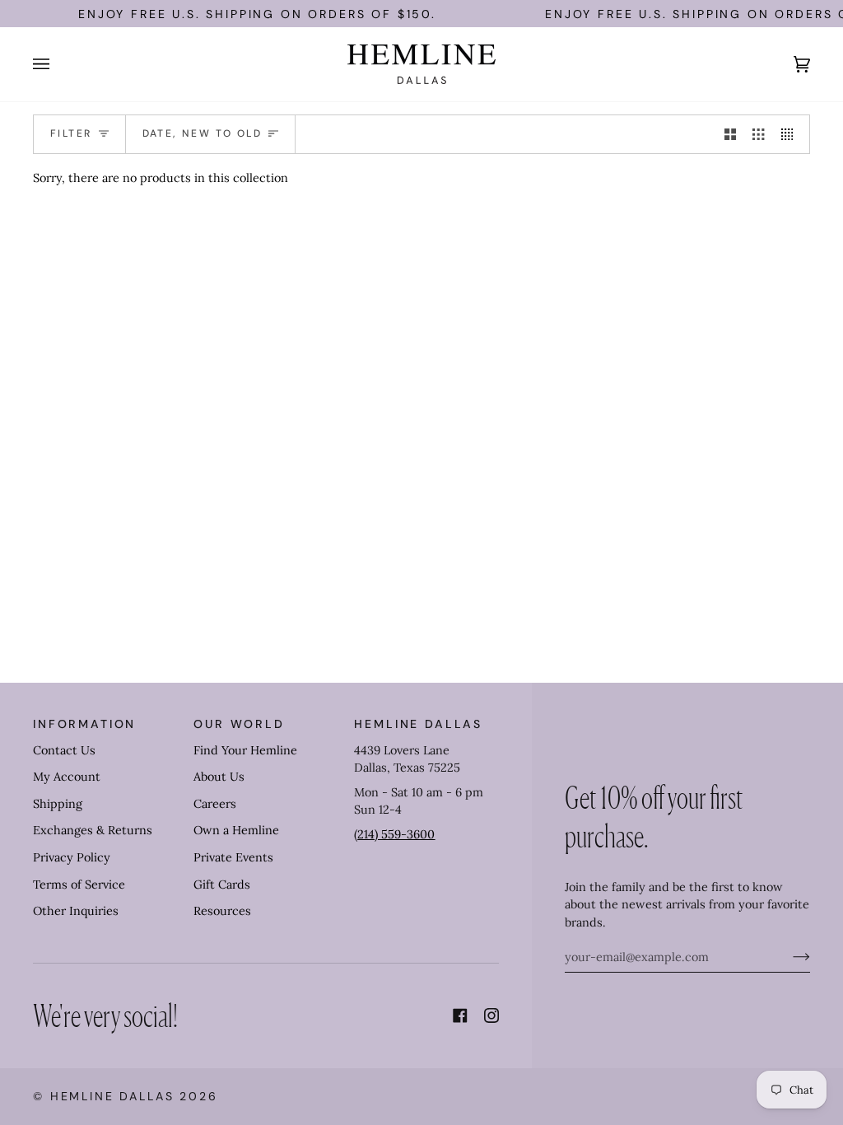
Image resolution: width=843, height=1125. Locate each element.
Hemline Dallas (112, 1096)
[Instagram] (491, 1015)
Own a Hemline (236, 830)
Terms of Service (79, 884)
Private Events (233, 857)
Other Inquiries (76, 910)
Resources (222, 910)
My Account (66, 776)
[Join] (788, 957)
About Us (219, 776)
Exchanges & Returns (92, 830)
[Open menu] (57, 64)
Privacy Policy (71, 857)
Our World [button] (239, 724)
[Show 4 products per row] (791, 134)
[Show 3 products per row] (758, 134)
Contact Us (64, 750)
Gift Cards (221, 884)
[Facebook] (460, 1015)
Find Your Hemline (245, 750)
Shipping (57, 803)
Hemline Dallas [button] (418, 724)
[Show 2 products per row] (730, 134)
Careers (214, 803)
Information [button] (84, 724)
